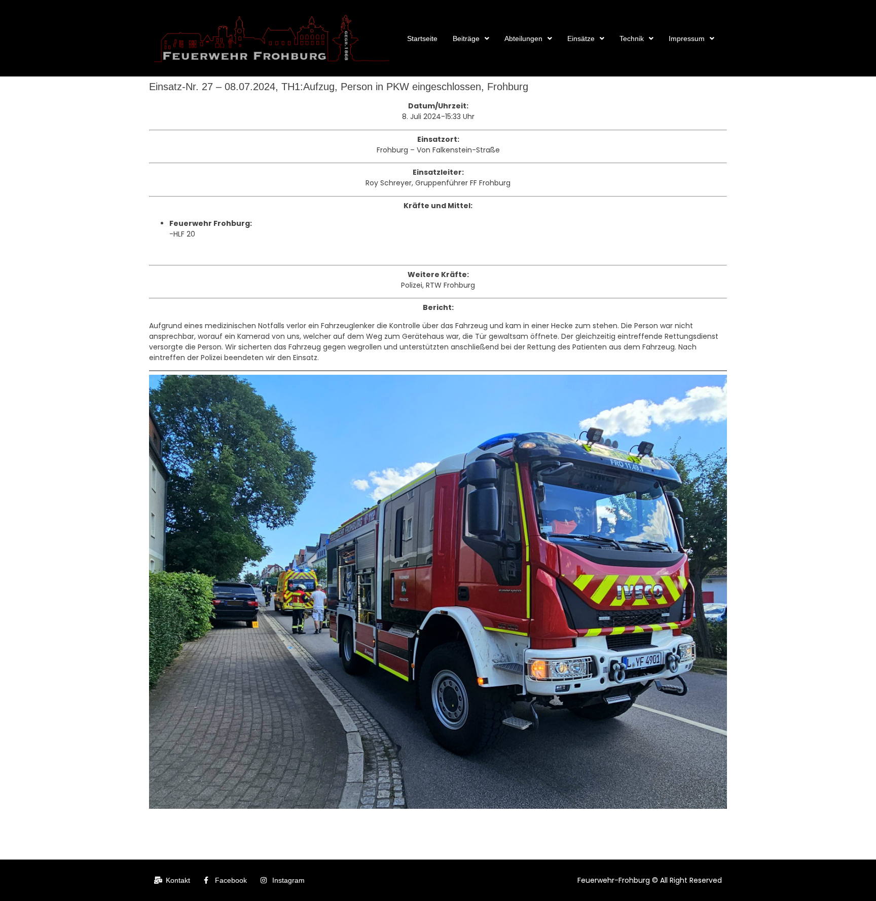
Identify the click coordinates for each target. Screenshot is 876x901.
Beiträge (466, 38)
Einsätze (581, 38)
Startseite (422, 38)
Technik (631, 38)
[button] (471, 38)
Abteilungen (523, 38)
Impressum (687, 38)
